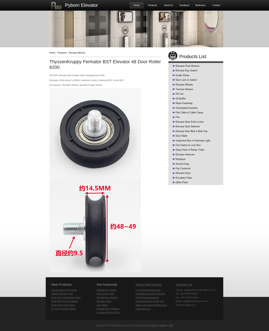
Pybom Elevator (81, 5)
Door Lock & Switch (186, 79)
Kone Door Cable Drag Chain (66, 297)
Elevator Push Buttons (188, 66)
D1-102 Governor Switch (63, 309)
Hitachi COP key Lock (62, 293)
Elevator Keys (183, 173)
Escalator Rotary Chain (108, 312)
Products (152, 5)
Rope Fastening (184, 103)
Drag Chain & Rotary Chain (190, 149)
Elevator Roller (104, 301)
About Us (168, 5)
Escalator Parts (184, 177)
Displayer (181, 159)
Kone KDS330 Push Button (64, 301)
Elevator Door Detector (188, 126)
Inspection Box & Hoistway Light (193, 140)
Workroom (200, 5)
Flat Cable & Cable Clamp (189, 112)
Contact (216, 5)
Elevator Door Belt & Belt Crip (191, 131)
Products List (192, 56)
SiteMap (163, 325)
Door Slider (181, 135)
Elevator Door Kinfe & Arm (190, 121)
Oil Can (180, 93)
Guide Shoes (182, 75)
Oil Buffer (181, 98)
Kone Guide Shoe (105, 293)
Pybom (153, 325)
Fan (178, 117)
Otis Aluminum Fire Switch (64, 290)
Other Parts (182, 182)
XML (171, 325)
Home (137, 5)
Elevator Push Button (107, 297)
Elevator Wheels (77, 53)
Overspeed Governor (187, 108)
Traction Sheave (184, 89)
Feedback (184, 5)
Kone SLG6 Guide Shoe (63, 305)
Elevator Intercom (185, 154)
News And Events (148, 284)
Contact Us (184, 284)
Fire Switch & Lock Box (188, 145)
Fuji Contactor (183, 168)
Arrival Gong (182, 163)
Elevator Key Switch (186, 70)
